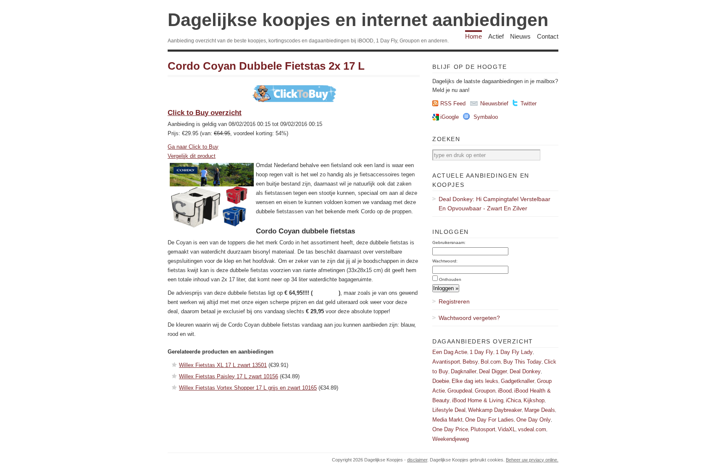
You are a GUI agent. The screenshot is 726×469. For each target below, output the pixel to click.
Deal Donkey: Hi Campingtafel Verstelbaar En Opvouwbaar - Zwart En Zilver (494, 204)
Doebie (440, 381)
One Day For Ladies (489, 420)
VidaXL (507, 429)
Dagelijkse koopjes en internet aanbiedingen (358, 20)
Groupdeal (459, 391)
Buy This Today (522, 362)
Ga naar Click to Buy (193, 147)
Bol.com (491, 362)
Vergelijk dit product (192, 156)
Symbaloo (485, 117)
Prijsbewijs (326, 293)
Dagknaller (463, 371)
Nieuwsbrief (494, 103)
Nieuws (520, 36)
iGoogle (449, 117)
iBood (505, 391)
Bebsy (470, 362)
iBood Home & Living (477, 400)
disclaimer (417, 459)
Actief (496, 36)
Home (473, 36)
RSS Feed (453, 103)
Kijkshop (533, 400)
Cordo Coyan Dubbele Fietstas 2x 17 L (266, 66)
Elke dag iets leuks (475, 381)
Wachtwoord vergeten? (469, 317)
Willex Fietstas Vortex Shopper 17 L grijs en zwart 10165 (248, 388)
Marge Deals (539, 410)
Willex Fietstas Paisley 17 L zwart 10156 (228, 376)
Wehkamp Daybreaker (495, 410)
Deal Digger (493, 371)
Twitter (529, 103)
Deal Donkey (525, 371)
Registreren (454, 301)
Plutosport (483, 429)
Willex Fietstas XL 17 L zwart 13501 (223, 365)
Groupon (485, 391)
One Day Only (533, 420)
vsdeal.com (532, 429)
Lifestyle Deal (449, 410)
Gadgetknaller (517, 381)
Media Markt (447, 420)
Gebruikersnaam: (449, 242)
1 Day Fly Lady (514, 352)
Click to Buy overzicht (205, 113)
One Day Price (450, 429)
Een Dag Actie (449, 352)
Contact (547, 36)
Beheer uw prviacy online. (532, 459)
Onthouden (450, 279)
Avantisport (446, 362)
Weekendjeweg (450, 439)
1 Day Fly (481, 352)
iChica (513, 400)
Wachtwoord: (445, 261)
